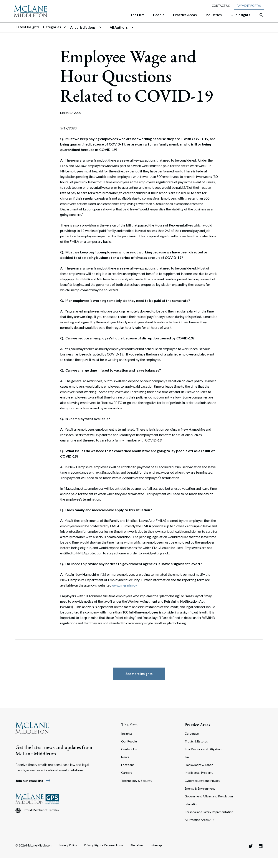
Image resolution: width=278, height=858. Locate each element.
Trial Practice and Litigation (203, 749)
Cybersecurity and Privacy (202, 780)
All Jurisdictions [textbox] (83, 27)
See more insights (139, 674)
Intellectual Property (199, 772)
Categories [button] (52, 27)
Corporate (192, 733)
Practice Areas (197, 724)
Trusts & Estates (196, 741)
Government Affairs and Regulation (209, 796)
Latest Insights (28, 27)
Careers (126, 772)
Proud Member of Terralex (41, 810)
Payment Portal (249, 5)
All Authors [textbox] (119, 27)
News (125, 757)
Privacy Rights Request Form (103, 845)
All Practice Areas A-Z (200, 820)
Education (191, 804)
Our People (129, 741)
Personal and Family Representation (209, 812)
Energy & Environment (200, 788)
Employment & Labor (199, 765)
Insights (126, 733)
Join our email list (33, 781)
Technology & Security (136, 780)
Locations (127, 765)
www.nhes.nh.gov (124, 585)
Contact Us (221, 5)
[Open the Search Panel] (259, 15)
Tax (187, 757)
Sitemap (156, 845)
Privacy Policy (67, 845)
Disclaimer (137, 845)
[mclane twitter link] (250, 846)
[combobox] (88, 27)
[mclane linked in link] (261, 846)
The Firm (129, 724)
